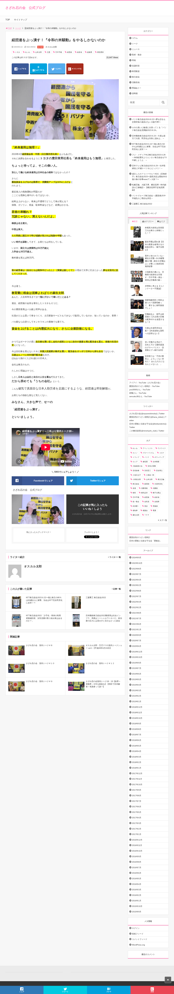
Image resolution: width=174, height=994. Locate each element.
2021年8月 (136, 613)
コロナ (161, 453)
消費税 (155, 488)
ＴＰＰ (146, 515)
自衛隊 (156, 502)
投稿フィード (137, 934)
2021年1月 (136, 629)
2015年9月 (136, 912)
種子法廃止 (157, 493)
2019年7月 (136, 668)
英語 (146, 506)
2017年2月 (136, 829)
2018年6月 (136, 740)
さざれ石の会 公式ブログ (25, 8)
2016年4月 (136, 884)
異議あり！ (137, 88)
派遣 (134, 488)
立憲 (48, 52)
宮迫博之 (159, 471)
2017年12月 (137, 773)
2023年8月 (136, 569)
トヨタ (17, 52)
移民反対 (144, 493)
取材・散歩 (137, 55)
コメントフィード (139, 939)
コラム (135, 38)
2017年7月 (136, 801)
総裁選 (89, 52)
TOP (7, 20)
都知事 (135, 510)
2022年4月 (136, 602)
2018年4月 (136, 751)
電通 (154, 510)
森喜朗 (146, 484)
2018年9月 (136, 723)
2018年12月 (137, 707)
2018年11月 (137, 712)
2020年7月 (136, 640)
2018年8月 (136, 729)
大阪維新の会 (137, 466)
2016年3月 (136, 889)
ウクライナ (162, 448)
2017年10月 (137, 784)
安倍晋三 (147, 471)
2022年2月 (136, 607)
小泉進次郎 (137, 479)
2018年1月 (136, 768)
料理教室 (136, 71)
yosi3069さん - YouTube (139, 389)
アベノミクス (148, 448)
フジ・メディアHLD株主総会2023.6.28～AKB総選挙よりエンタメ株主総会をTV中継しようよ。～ (149, 157)
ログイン (136, 928)
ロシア (135, 462)
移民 (134, 493)
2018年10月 (137, 718)
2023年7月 (136, 574)
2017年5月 (136, 812)
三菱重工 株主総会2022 (142, 204)
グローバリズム (148, 453)
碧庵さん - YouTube (137, 393)
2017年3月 (136, 823)
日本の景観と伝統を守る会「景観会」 (145, 541)
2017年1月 (136, 834)
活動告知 (136, 82)
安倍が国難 (152, 466)
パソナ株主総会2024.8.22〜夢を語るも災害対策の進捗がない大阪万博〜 (148, 120)
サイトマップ (20, 20)
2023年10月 (137, 563)
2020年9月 (136, 635)
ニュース (136, 49)
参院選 (145, 462)
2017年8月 (136, 795)
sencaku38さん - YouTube (140, 396)
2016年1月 (136, 901)
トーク (18, 28)
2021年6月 (136, 624)
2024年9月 (136, 557)
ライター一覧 (115, 557)
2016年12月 (137, 840)
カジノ (135, 453)
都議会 (145, 510)
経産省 (79, 52)
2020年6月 (136, 646)
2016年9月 (136, 856)
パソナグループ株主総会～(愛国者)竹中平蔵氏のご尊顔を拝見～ (149, 197)
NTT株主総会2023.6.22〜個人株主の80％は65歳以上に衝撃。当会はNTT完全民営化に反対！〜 (149, 146)
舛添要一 (136, 506)
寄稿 (134, 60)
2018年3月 (136, 757)
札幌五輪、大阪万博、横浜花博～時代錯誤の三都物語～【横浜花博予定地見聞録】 (149, 187)
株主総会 (136, 77)
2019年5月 (136, 679)
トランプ (136, 457)
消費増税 (144, 488)
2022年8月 (136, 591)
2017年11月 (137, 779)
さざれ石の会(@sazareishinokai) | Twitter (147, 413)
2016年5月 (136, 878)
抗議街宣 (136, 66)
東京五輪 (161, 479)
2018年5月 (136, 746)
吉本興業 (156, 462)
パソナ (146, 457)
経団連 (69, 52)
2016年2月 (136, 895)
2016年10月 (137, 851)
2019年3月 (136, 690)
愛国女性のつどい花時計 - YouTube (144, 386)
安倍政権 (136, 471)
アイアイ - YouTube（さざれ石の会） (145, 383)
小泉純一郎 (150, 475)
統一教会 (136, 502)
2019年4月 (136, 685)
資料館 (135, 93)
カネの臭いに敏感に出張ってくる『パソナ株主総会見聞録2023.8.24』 (149, 128)
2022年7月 (136, 596)
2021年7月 (136, 618)
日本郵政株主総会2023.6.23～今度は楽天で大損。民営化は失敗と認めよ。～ (148, 137)
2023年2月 (136, 585)
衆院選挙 (100, 52)
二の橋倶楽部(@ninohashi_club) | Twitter (146, 431)
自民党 (146, 502)
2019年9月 (136, 663)
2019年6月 (136, 674)
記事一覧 (117, 589)
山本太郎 (38, 52)
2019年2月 (136, 696)
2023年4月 (136, 580)
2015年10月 (137, 906)
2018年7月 (136, 735)
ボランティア (159, 457)
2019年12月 (137, 652)
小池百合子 (137, 475)
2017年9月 (136, 790)
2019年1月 (136, 701)
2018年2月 (136, 762)
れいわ (27, 52)
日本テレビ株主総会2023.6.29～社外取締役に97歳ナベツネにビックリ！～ (148, 167)
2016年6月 (136, 873)
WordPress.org (138, 945)
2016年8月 (136, 862)
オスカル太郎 (51, 47)
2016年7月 (136, 867)
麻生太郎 (136, 515)
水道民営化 (158, 484)
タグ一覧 (163, 520)
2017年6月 (136, 806)
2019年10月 (137, 657)
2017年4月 (136, 818)
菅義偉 (155, 506)
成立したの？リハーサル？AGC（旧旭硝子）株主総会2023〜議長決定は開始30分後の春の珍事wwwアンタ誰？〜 (149, 176)
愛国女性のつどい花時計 (139, 537)
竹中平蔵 (58, 52)
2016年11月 (137, 845)
